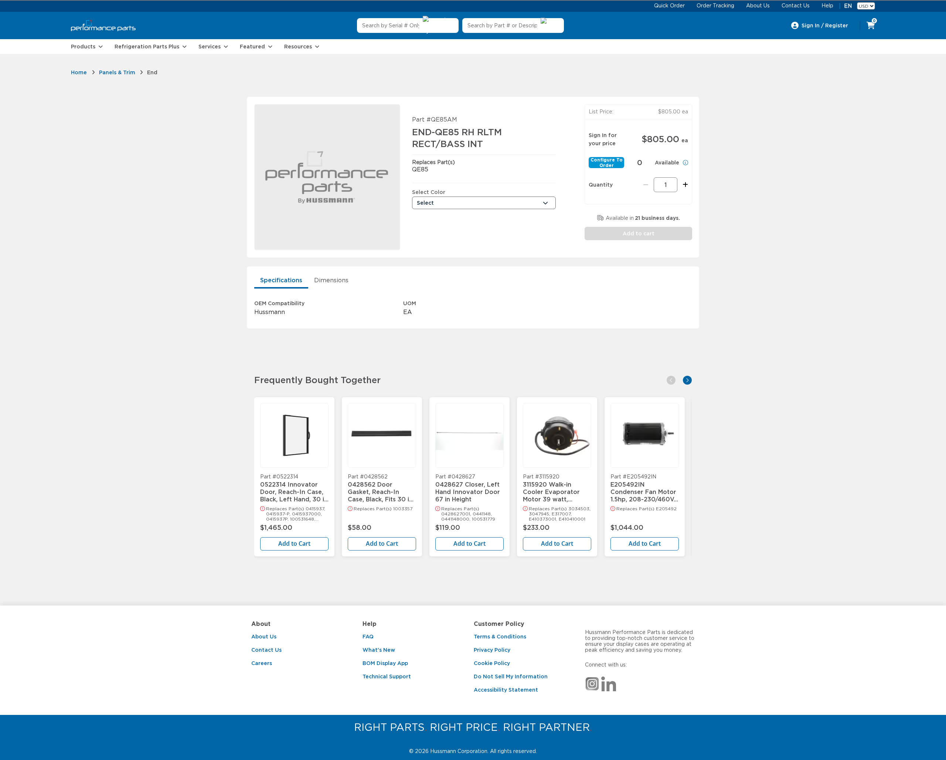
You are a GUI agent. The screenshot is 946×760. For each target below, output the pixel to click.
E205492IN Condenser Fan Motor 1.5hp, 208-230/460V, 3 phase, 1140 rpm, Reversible (643, 488)
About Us (263, 637)
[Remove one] (646, 184)
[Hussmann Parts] (103, 25)
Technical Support (387, 676)
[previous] (671, 380)
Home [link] (79, 72)
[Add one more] (684, 184)
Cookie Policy (492, 663)
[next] (687, 380)
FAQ (368, 637)
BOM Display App (385, 663)
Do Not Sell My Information (511, 676)
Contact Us (266, 650)
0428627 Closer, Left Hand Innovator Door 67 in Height (467, 488)
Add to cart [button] (638, 233)
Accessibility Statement (506, 690)
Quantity (601, 185)
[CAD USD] (866, 6)
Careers (261, 663)
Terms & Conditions (500, 637)
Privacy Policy (492, 650)
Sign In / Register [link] (825, 25)
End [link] (152, 72)
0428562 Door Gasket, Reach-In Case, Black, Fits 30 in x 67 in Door (380, 488)
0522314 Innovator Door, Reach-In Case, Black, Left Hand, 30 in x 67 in (294, 488)
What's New (379, 650)
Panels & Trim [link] (117, 72)
